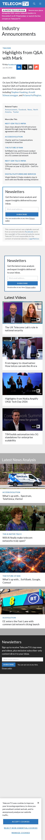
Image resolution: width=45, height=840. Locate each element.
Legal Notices (33, 239)
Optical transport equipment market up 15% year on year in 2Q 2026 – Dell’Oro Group (21, 166)
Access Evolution (14, 137)
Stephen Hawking (19, 92)
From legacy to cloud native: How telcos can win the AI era (21, 364)
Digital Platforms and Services (20, 174)
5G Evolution (9, 618)
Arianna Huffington (32, 95)
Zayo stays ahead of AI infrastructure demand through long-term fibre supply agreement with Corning (21, 129)
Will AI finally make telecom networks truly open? (17, 539)
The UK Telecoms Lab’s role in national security (21, 329)
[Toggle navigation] (40, 4)
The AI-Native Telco (12, 534)
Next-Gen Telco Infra (15, 123)
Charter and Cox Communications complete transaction (19, 141)
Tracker (6, 48)
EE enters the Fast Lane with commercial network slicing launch (20, 623)
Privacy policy (31, 287)
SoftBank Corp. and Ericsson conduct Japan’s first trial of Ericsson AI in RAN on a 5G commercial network (21, 153)
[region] (20, 819)
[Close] (38, 803)
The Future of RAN (14, 147)
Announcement (11, 109)
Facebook (12, 64)
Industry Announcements (19, 31)
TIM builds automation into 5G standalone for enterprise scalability (21, 437)
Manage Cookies (21, 833)
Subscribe (21, 214)
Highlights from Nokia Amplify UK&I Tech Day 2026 (21, 400)
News (30, 109)
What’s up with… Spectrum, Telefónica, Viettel (17, 497)
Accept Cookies (21, 822)
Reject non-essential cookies (20, 828)
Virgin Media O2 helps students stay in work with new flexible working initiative (21, 178)
